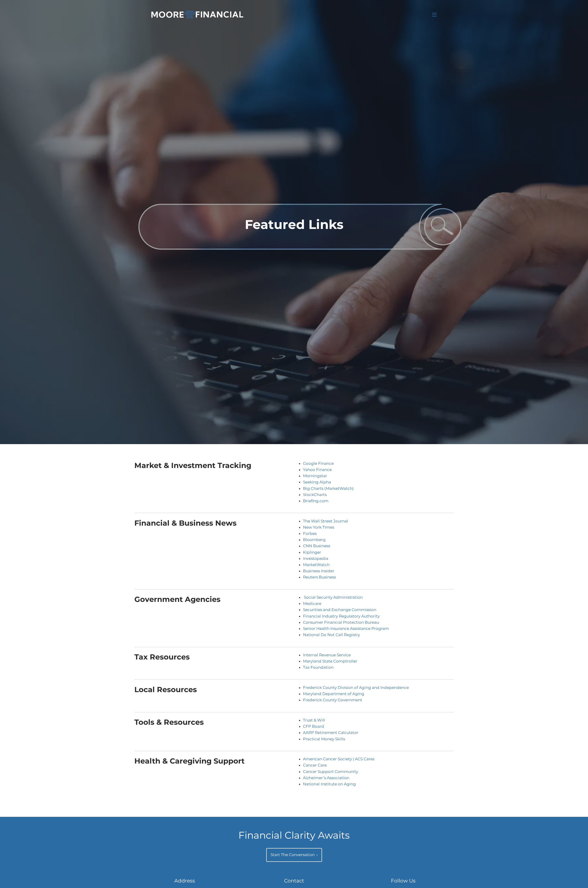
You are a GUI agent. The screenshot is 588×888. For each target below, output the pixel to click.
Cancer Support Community (330, 771)
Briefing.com (315, 501)
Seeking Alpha (317, 482)
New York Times (318, 527)
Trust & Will (314, 720)
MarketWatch (316, 564)
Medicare (312, 603)
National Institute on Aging (329, 784)
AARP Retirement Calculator (330, 732)
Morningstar (315, 476)
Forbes (310, 533)
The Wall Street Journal (325, 521)
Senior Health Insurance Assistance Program (346, 628)
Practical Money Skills (324, 739)
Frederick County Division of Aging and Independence (356, 687)
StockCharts (315, 494)
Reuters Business (319, 577)
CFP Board (313, 726)
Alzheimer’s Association (326, 777)
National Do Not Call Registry (331, 634)
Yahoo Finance (317, 469)
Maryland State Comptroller (330, 661)
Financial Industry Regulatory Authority (341, 616)
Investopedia (315, 558)
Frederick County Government (332, 700)
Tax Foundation (318, 667)
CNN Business (316, 546)
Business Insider (318, 571)
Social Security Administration (333, 597)
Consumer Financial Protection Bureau (341, 622)
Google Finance (318, 463)
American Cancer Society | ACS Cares (338, 759)
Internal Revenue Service (327, 655)
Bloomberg (314, 539)
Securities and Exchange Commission (339, 609)
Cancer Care (315, 765)
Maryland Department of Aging (333, 693)
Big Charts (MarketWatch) (328, 488)
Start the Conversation (294, 854)
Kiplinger (312, 552)
